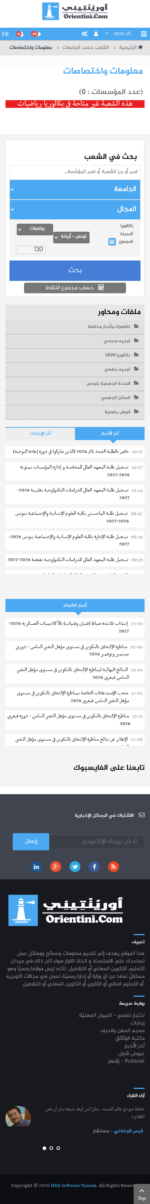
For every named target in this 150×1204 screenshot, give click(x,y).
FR (5, 34)
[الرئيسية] (75, 11)
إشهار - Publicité (126, 1062)
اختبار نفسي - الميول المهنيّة (112, 1016)
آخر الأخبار (110, 434)
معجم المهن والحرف (122, 1031)
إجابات (138, 1023)
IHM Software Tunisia (73, 1185)
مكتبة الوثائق (130, 1039)
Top (142, 1198)
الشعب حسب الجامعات (85, 47)
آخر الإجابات (40, 434)
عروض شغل (131, 1054)
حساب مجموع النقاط (70, 288)
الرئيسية (128, 47)
